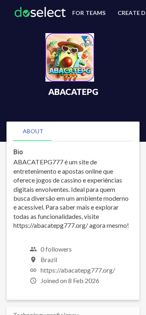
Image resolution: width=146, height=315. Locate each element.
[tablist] (73, 131)
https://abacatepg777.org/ (78, 270)
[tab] (33, 131)
